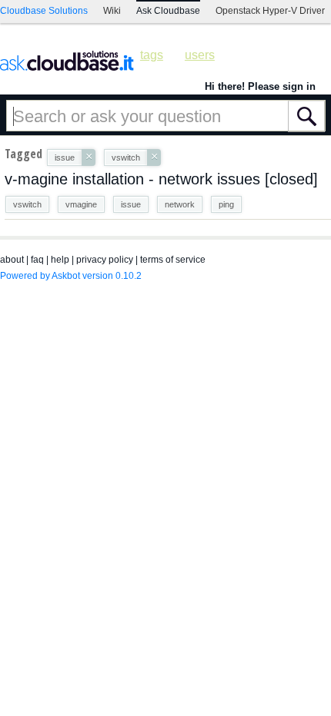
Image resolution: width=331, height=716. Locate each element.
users (200, 54)
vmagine (81, 204)
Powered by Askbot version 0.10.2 (71, 275)
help (60, 259)
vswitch (27, 204)
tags (151, 54)
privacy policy (104, 259)
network (180, 204)
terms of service (173, 259)
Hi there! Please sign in (260, 86)
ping (226, 204)
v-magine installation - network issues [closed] (161, 179)
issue (131, 204)
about (12, 259)
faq (37, 259)
